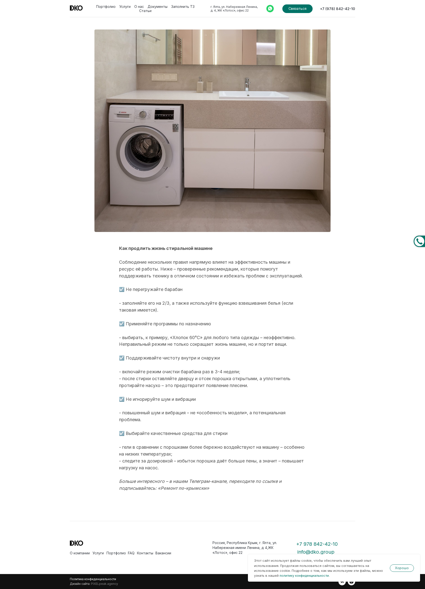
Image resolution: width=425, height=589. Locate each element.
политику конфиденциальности (304, 575)
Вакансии (163, 553)
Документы (157, 6)
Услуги (125, 6)
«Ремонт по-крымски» (183, 488)
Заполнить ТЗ (183, 6)
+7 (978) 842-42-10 (337, 9)
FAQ (131, 553)
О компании (80, 553)
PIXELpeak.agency (104, 584)
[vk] (342, 581)
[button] (297, 8)
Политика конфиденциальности (93, 579)
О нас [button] (139, 6)
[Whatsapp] (270, 8)
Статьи (145, 11)
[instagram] (351, 581)
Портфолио (106, 6)
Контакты (145, 553)
